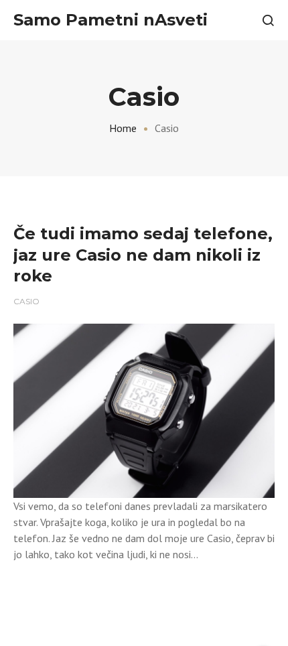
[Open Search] (268, 20)
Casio (26, 301)
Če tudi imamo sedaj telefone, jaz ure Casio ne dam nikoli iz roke (143, 254)
